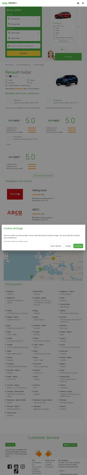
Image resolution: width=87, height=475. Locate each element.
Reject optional (56, 246)
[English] (78, 3)
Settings (68, 246)
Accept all (78, 246)
